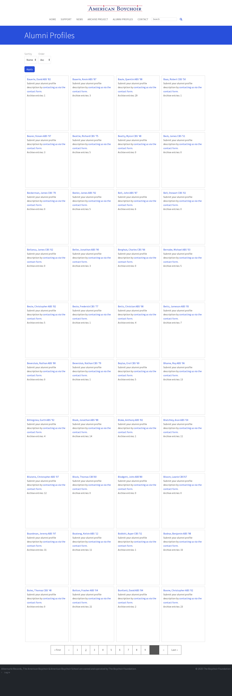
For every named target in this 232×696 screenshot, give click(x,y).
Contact (143, 19)
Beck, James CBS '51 (174, 136)
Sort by (28, 53)
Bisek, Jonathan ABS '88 (85, 420)
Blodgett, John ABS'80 (130, 476)
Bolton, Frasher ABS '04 (85, 590)
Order (41, 53)
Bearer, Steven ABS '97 (39, 136)
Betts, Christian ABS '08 (130, 306)
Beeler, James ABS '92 (84, 192)
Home (52, 19)
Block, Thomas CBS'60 (84, 476)
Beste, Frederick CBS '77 (85, 306)
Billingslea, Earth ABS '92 (40, 420)
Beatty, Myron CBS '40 (129, 136)
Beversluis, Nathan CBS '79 (86, 363)
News (79, 19)
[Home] (116, 8)
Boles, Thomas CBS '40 (39, 590)
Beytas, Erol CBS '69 (128, 363)
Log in (7, 672)
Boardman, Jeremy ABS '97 (41, 533)
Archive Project (98, 19)
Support (66, 19)
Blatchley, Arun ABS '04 (175, 420)
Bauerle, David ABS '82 (39, 79)
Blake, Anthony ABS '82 (130, 420)
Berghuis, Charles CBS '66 (131, 249)
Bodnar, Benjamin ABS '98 (177, 533)
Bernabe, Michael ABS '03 (176, 249)
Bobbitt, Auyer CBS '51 (130, 533)
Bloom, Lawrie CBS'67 (175, 476)
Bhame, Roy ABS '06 (174, 363)
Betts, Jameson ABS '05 (176, 306)
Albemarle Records (11, 668)
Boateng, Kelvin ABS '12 (85, 533)
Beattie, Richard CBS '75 (85, 136)
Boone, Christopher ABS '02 (178, 590)
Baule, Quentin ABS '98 (130, 79)
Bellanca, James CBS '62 (40, 249)
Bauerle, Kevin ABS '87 (84, 79)
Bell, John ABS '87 (127, 192)
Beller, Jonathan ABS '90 (85, 249)
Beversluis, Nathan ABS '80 (41, 363)
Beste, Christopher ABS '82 (41, 306)
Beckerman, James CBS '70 (41, 192)
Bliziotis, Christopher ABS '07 (43, 476)
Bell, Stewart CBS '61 (174, 192)
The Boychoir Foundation (217, 668)
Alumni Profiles (123, 19)
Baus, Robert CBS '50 (174, 79)
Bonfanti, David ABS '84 (130, 590)
